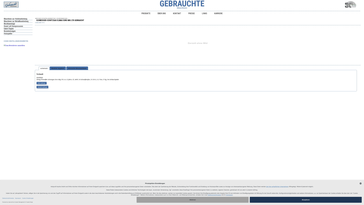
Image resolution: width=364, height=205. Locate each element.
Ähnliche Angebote (57, 68)
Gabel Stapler (9, 29)
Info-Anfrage (41, 83)
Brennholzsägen (10, 31)
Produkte (145, 13)
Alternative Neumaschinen (77, 68)
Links (204, 13)
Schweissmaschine (62, 18)
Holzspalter (8, 33)
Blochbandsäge (9, 24)
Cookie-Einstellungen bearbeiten (16, 41)
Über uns (162, 13)
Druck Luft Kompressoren (13, 26)
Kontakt (177, 13)
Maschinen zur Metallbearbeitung (16, 21)
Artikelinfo (44, 68)
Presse (191, 13)
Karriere (218, 13)
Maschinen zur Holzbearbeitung (15, 19)
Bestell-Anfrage (42, 87)
